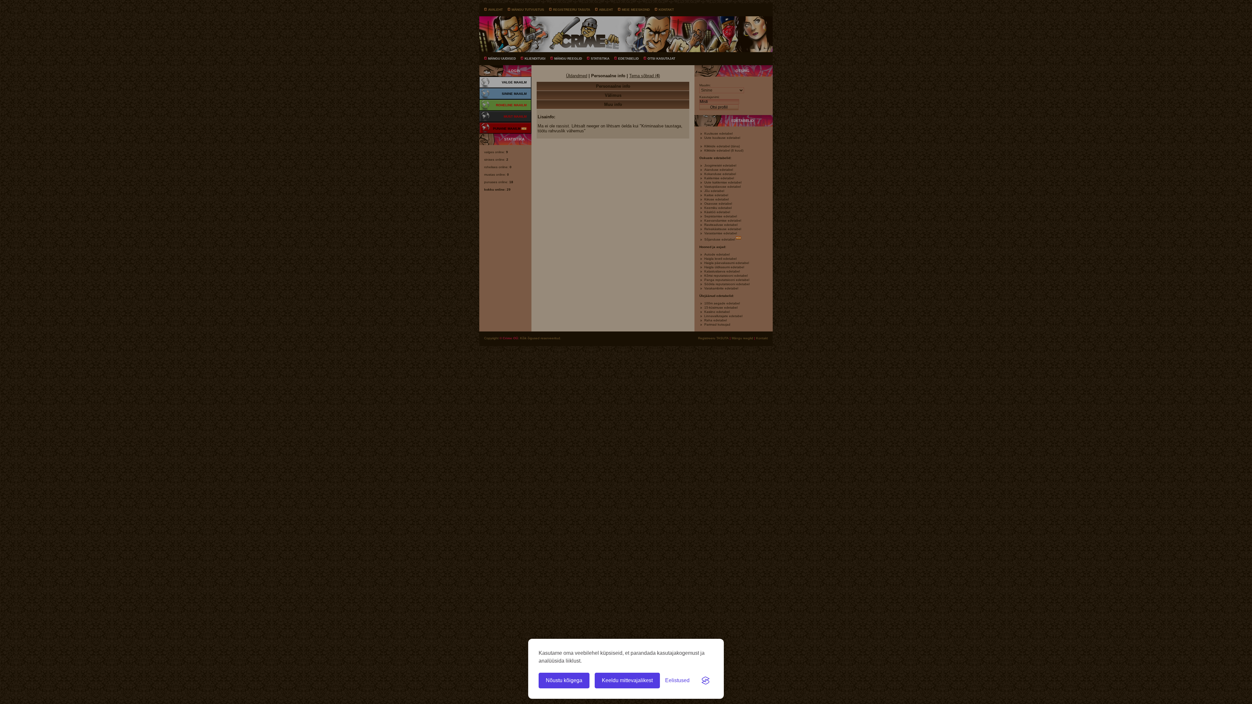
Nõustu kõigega (564, 680)
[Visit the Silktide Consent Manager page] (705, 680)
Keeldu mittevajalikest (627, 680)
